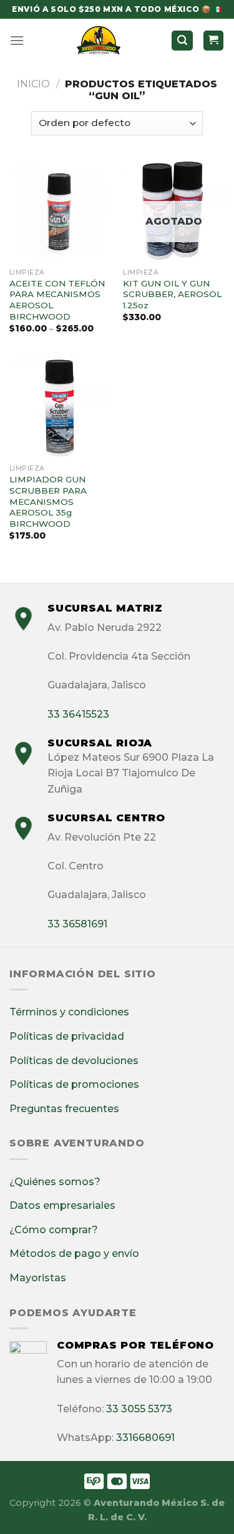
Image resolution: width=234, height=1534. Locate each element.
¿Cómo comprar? (53, 1230)
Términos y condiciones (69, 1012)
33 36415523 (78, 714)
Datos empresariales (62, 1205)
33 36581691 (77, 924)
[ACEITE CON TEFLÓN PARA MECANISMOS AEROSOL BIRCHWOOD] (60, 211)
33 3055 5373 (139, 1409)
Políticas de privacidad (66, 1036)
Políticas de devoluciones (74, 1061)
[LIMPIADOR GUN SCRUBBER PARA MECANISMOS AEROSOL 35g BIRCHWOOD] (60, 408)
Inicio (33, 84)
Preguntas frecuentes (64, 1109)
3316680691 (145, 1438)
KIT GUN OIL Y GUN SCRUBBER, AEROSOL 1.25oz (172, 294)
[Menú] (16, 40)
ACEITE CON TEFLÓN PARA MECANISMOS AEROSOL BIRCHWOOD (57, 299)
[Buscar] (182, 41)
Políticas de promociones (74, 1084)
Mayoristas (37, 1278)
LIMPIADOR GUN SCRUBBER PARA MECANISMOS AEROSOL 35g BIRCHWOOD (48, 501)
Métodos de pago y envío (74, 1253)
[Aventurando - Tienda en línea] (98, 40)
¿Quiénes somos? (54, 1182)
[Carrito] (213, 41)
